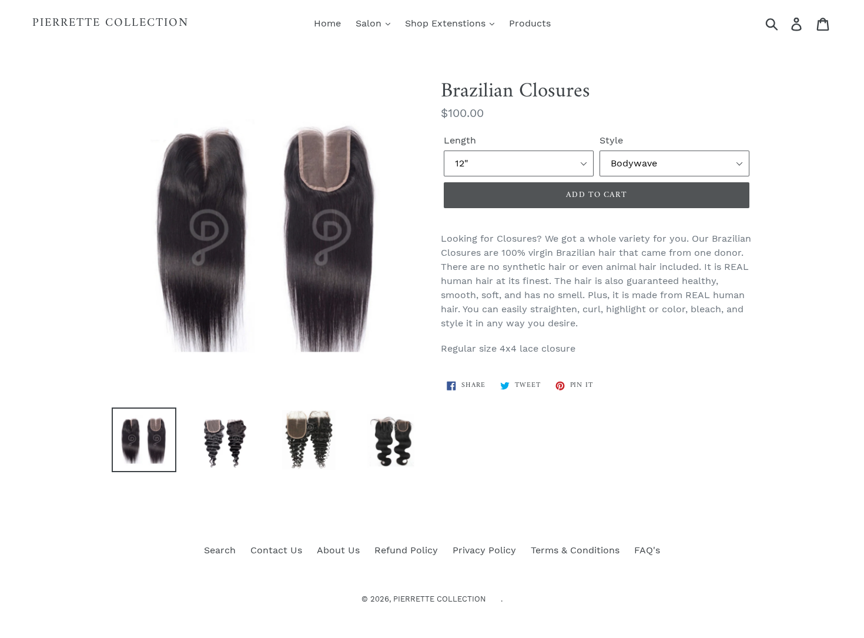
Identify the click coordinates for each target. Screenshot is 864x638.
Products (530, 23)
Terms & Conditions (575, 550)
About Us (338, 550)
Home (327, 23)
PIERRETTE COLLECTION (110, 23)
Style (611, 140)
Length (460, 140)
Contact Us (276, 550)
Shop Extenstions (446, 23)
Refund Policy (406, 550)
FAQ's (647, 550)
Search (220, 550)
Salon (370, 23)
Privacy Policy (484, 550)
